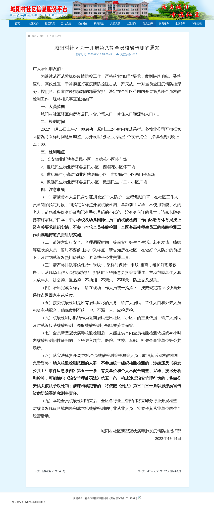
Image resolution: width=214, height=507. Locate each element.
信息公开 (148, 23)
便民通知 (57, 36)
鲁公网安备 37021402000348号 (29, 501)
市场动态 (197, 23)
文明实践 (115, 23)
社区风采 (50, 23)
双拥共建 (99, 23)
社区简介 (34, 23)
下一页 (159, 471)
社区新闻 (131, 23)
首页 (17, 23)
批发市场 (180, 23)
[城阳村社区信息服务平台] (42, 9)
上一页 (49, 471)
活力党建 (66, 23)
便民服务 (164, 23)
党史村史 (83, 23)
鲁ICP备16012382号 (126, 498)
